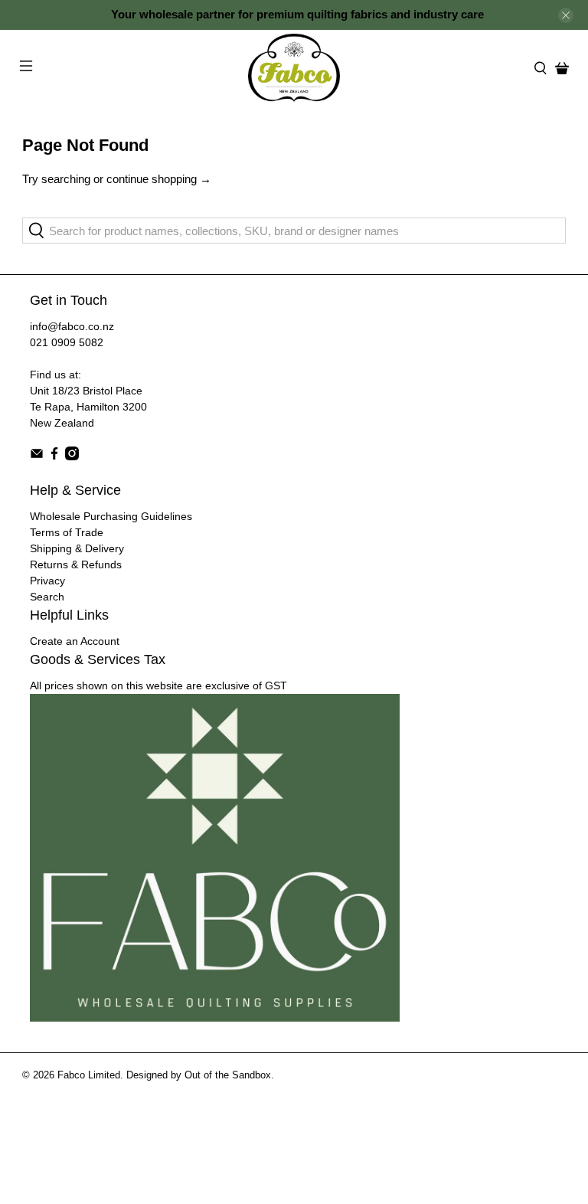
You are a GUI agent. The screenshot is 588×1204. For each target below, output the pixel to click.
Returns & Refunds (76, 564)
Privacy (47, 580)
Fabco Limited (88, 1075)
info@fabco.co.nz (72, 326)
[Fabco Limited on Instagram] (72, 456)
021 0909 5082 (66, 342)
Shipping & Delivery (77, 548)
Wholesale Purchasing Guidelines (111, 516)
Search (47, 597)
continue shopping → (158, 178)
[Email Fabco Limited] (37, 456)
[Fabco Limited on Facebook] (54, 456)
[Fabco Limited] (294, 68)
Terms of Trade (66, 532)
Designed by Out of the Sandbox (198, 1075)
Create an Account (74, 641)
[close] (565, 15)
